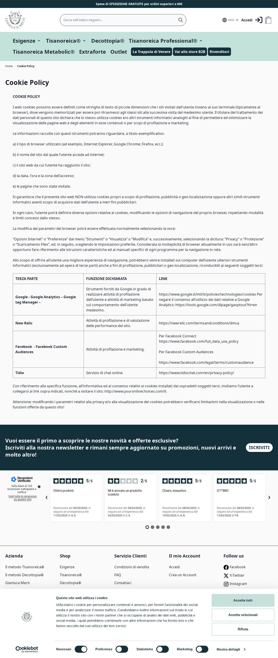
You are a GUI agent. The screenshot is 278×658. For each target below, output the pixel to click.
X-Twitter (236, 575)
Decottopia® (107, 40)
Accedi (174, 567)
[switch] (122, 649)
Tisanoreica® (63, 40)
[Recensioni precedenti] (46, 498)
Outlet (118, 51)
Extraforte (92, 51)
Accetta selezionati (243, 615)
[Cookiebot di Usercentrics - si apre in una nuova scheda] (26, 649)
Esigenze (24, 40)
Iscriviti (259, 447)
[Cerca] (180, 20)
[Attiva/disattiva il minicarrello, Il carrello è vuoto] (268, 19)
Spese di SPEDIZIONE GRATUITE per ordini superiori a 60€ (139, 4)
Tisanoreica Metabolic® (44, 51)
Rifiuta (243, 629)
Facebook (237, 567)
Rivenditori (219, 51)
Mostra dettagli (228, 649)
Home (9, 66)
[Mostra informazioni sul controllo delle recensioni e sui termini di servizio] (39, 486)
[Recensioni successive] (269, 498)
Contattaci (122, 582)
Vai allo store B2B (190, 51)
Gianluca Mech (17, 582)
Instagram (238, 583)
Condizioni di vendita (131, 567)
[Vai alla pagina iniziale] (15, 20)
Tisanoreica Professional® (163, 40)
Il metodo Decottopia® (24, 574)
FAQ (117, 574)
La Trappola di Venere (151, 51)
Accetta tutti (242, 600)
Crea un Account (182, 574)
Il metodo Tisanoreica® (24, 567)
